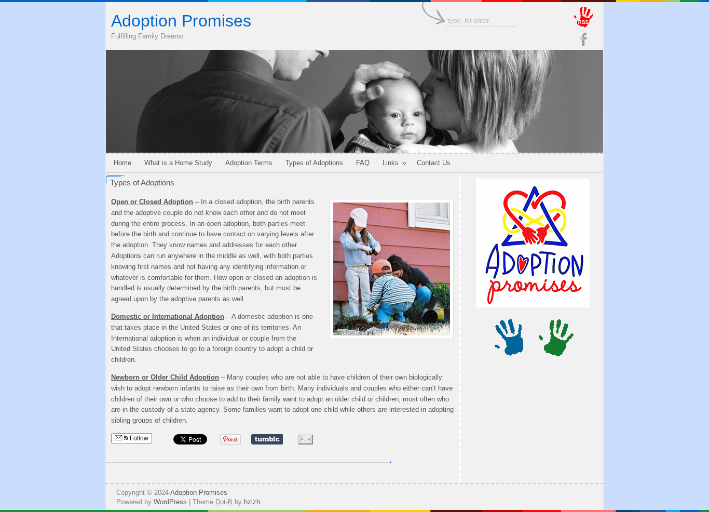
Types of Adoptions (142, 182)
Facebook (583, 39)
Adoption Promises (181, 20)
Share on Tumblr (267, 439)
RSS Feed (585, 17)
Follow (138, 438)
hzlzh (252, 502)
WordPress (170, 502)
